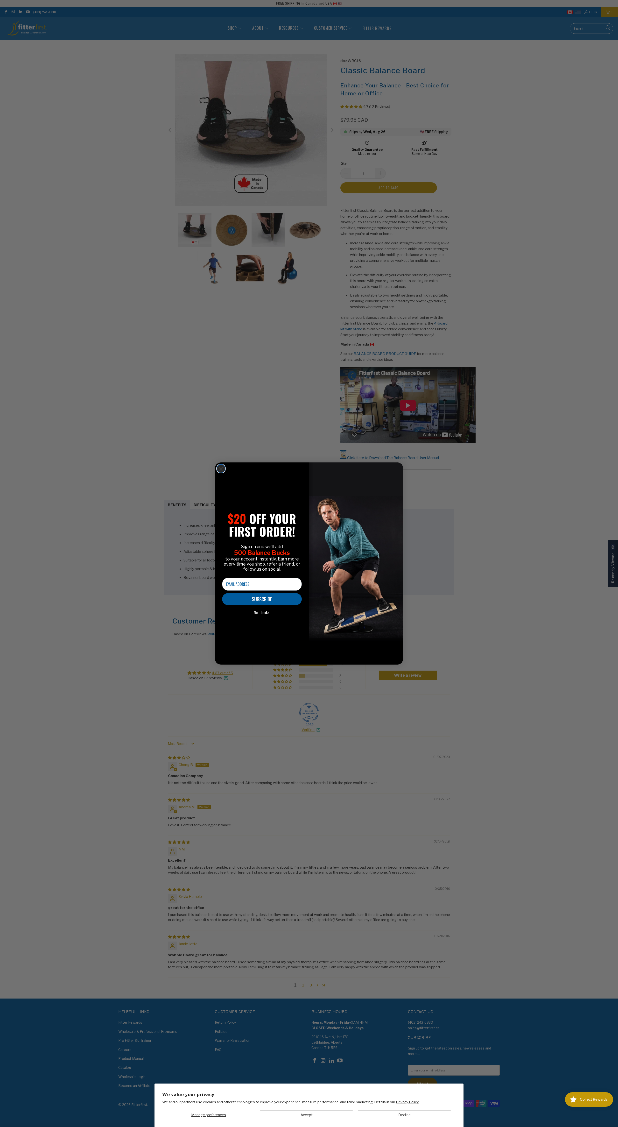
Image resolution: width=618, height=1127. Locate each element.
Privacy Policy (407, 1102)
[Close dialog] (221, 468)
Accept (307, 1115)
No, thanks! (262, 612)
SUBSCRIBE (262, 599)
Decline (404, 1115)
